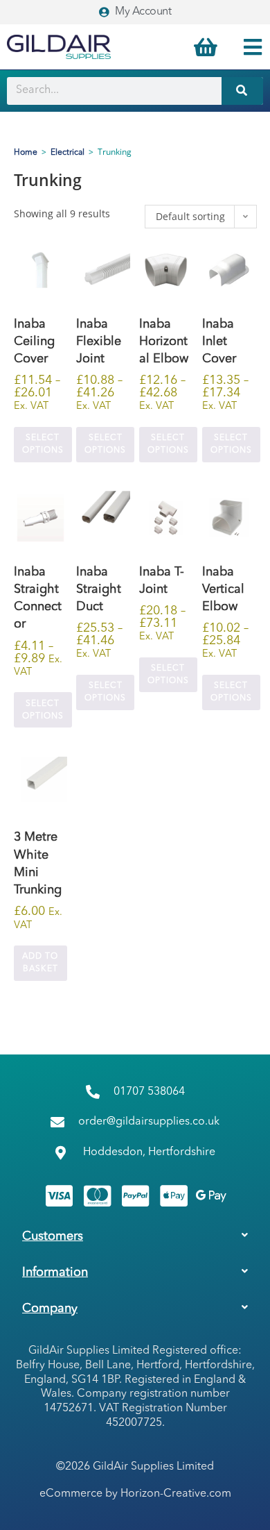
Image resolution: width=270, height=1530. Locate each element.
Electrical (67, 153)
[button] (135, 1236)
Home (25, 153)
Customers (52, 1236)
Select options (43, 444)
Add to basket (40, 962)
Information (55, 1272)
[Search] (242, 91)
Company (50, 1308)
